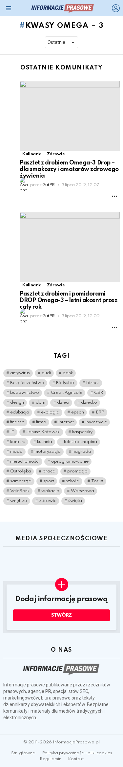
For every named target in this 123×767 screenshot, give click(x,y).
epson (77, 412)
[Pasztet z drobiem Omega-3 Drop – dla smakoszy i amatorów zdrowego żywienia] (70, 116)
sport (48, 481)
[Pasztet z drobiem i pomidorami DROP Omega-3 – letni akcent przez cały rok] (70, 247)
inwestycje (96, 422)
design (17, 402)
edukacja (19, 412)
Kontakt (76, 759)
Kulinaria (32, 154)
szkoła (72, 481)
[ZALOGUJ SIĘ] (116, 8)
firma (41, 422)
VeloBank (20, 491)
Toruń (97, 481)
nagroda (81, 452)
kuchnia (44, 442)
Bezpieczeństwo (27, 383)
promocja (77, 471)
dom (40, 402)
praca (49, 471)
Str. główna (23, 753)
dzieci (63, 402)
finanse (17, 422)
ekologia (50, 412)
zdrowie (47, 501)
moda (16, 452)
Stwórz (61, 615)
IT (12, 432)
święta (75, 501)
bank (68, 373)
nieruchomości (24, 461)
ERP (100, 412)
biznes (92, 383)
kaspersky (82, 432)
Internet (66, 422)
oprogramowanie (70, 461)
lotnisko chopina (80, 442)
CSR (98, 393)
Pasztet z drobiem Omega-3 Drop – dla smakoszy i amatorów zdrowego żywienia (69, 169)
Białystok (65, 383)
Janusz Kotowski (43, 432)
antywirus (20, 373)
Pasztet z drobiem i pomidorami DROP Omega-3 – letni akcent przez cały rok (68, 300)
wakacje (50, 491)
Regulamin (50, 759)
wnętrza (18, 501)
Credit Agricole (66, 393)
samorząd (20, 481)
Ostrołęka (20, 471)
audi (46, 373)
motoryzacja (47, 452)
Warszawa (82, 491)
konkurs (17, 442)
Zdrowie (56, 154)
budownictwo (24, 393)
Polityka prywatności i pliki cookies (77, 753)
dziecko (89, 402)
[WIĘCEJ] (114, 196)
